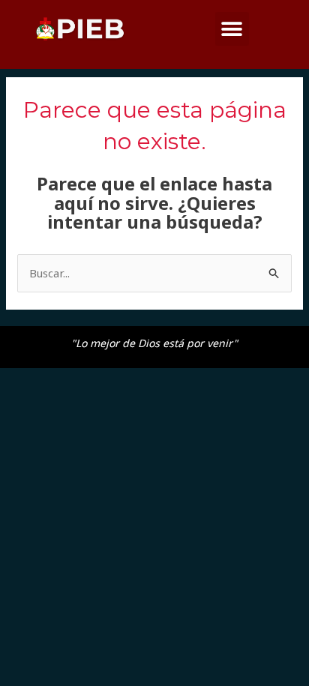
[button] (232, 29)
